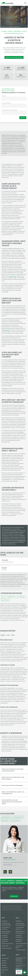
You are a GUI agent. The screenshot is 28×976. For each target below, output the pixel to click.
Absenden (23, 117)
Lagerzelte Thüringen (16, 867)
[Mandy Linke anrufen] (6, 919)
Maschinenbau (21, 596)
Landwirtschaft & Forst (11, 596)
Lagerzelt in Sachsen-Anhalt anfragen (14, 57)
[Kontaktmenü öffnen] (23, 973)
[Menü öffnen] (25, 3)
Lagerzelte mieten (13, 276)
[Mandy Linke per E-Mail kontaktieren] (11, 919)
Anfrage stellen (14, 945)
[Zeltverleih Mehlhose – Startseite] (7, 3)
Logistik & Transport (5, 600)
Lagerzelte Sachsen (5, 867)
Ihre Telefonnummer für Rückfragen (9, 110)
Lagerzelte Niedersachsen (7, 864)
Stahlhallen (5, 970)
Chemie (2, 596)
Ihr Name (4, 96)
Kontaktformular (21, 540)
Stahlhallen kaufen (6, 330)
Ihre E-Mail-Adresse (6, 103)
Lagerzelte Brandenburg (19, 864)
